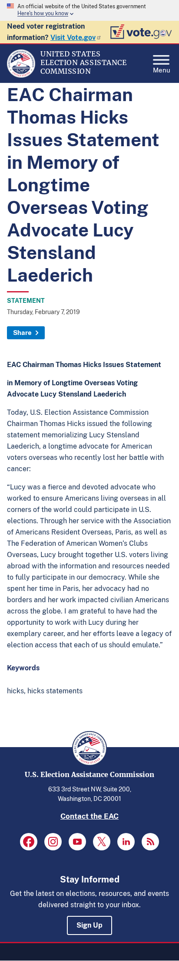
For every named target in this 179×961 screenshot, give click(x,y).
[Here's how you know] (89, 10)
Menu (161, 69)
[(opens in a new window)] (28, 841)
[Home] (21, 75)
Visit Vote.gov (73, 37)
